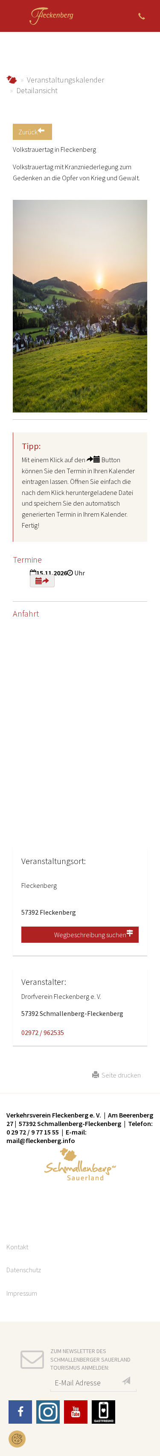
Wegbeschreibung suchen (90, 934)
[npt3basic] (51, 16)
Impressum (21, 1293)
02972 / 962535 (42, 1032)
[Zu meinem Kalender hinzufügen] (42, 580)
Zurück (28, 132)
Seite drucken (120, 1075)
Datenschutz (23, 1269)
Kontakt (17, 1247)
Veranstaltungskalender (65, 80)
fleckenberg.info (11, 80)
